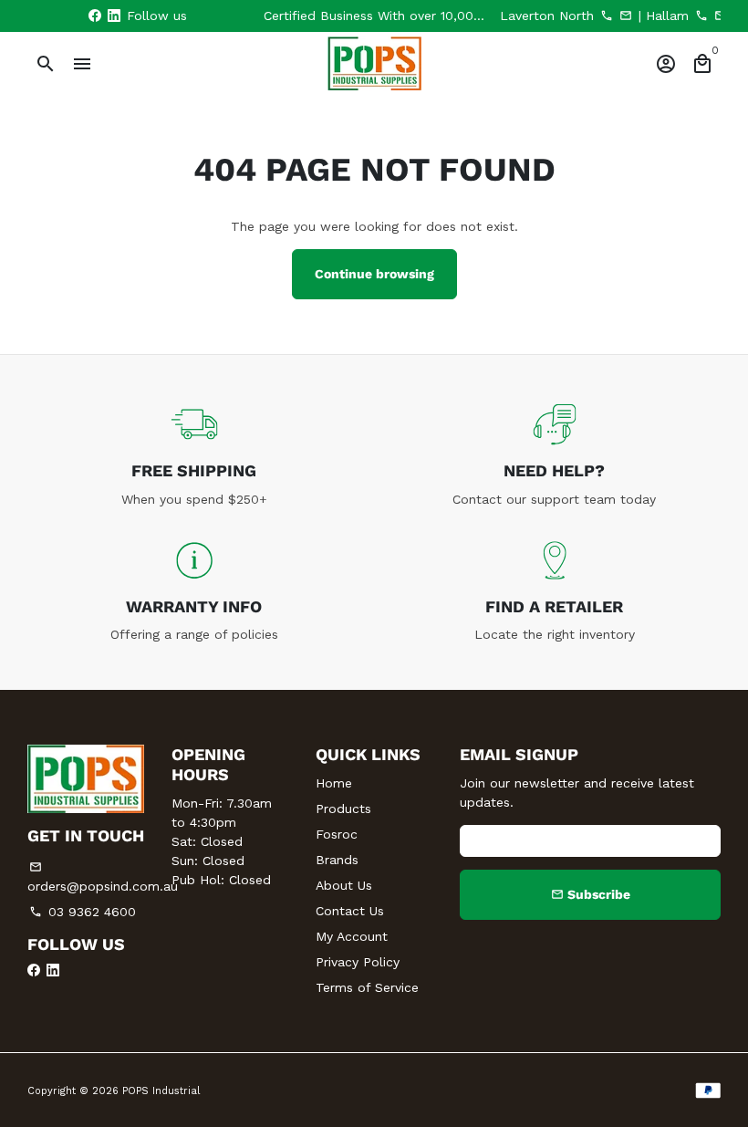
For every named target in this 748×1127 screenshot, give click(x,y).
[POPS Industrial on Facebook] (94, 15)
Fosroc (337, 834)
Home (334, 783)
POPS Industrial (161, 1091)
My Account (352, 936)
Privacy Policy (358, 962)
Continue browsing (374, 273)
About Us (344, 885)
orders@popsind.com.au (102, 877)
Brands (337, 859)
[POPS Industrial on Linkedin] (114, 15)
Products (343, 808)
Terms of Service (367, 987)
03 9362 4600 (82, 911)
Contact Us (350, 910)
